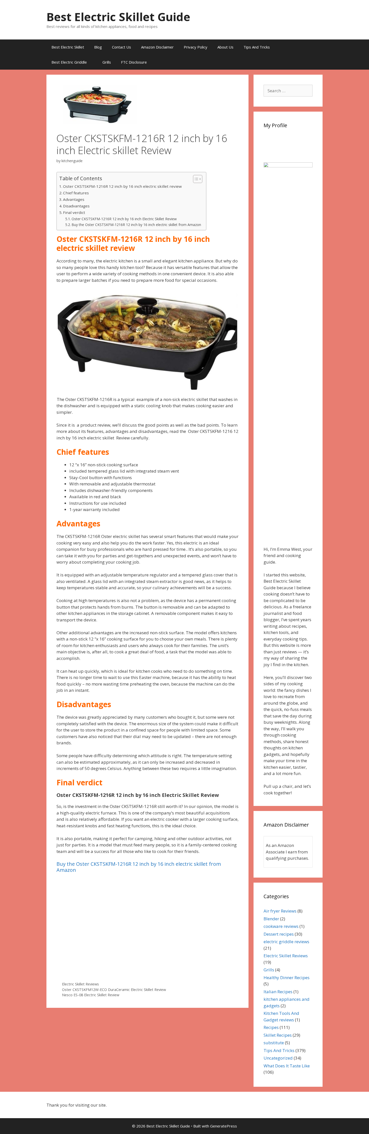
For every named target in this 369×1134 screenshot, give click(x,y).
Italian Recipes (278, 991)
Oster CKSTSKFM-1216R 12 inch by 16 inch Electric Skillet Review (124, 218)
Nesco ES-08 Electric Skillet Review (90, 994)
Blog (98, 47)
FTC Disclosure (134, 62)
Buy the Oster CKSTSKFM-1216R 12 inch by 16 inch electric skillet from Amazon (136, 224)
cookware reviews (281, 926)
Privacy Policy (195, 47)
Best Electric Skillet (67, 47)
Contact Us (121, 47)
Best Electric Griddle (69, 62)
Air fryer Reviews (280, 911)
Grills (106, 62)
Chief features (76, 192)
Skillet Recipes (278, 1035)
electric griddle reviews (286, 941)
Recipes (271, 1027)
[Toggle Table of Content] (195, 179)
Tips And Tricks (256, 47)
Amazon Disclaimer (157, 47)
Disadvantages (76, 205)
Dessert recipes (279, 934)
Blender (271, 919)
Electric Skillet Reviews (80, 984)
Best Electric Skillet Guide (118, 16)
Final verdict (74, 212)
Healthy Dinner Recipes (287, 977)
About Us (225, 47)
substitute (274, 1043)
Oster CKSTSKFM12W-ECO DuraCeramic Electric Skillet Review (114, 989)
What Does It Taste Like (287, 1066)
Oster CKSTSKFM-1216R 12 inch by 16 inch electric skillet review (122, 186)
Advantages (73, 199)
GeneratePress (223, 1125)
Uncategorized (278, 1058)
